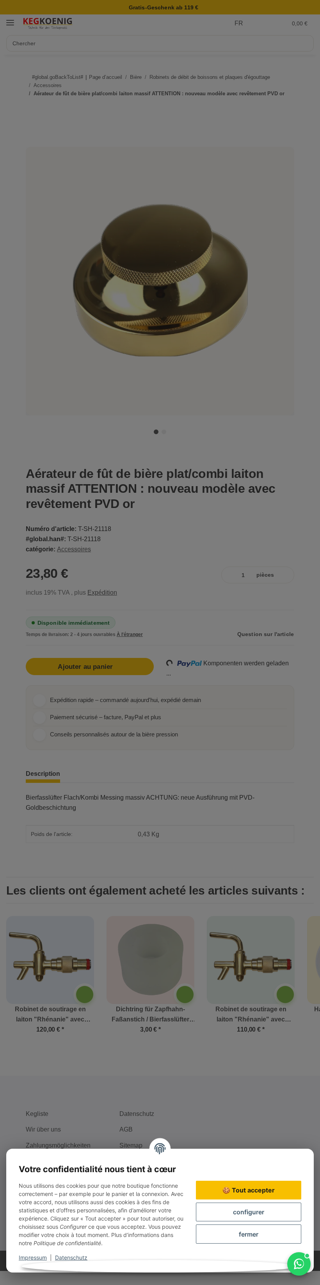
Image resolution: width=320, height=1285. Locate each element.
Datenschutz (71, 1257)
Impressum (33, 1257)
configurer (248, 1212)
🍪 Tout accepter (248, 1190)
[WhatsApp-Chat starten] (299, 1264)
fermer (248, 1234)
